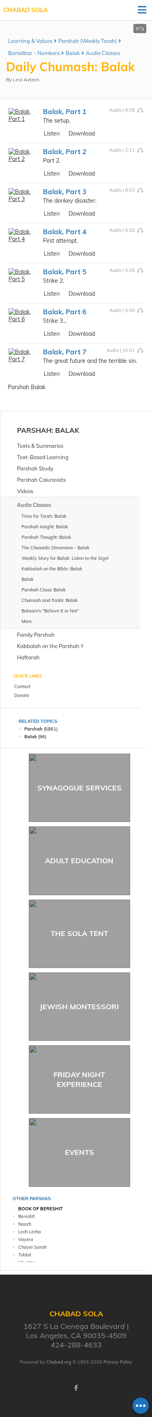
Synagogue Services (79, 787)
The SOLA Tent (79, 933)
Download (82, 133)
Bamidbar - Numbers (34, 53)
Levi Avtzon (26, 79)
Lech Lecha (29, 1232)
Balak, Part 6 (64, 311)
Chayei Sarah (32, 1247)
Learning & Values (30, 41)
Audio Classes (103, 53)
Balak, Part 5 (64, 271)
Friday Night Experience (79, 1079)
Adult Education (79, 860)
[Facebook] (76, 1388)
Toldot (24, 1255)
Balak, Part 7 (64, 351)
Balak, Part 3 (64, 191)
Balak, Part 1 (64, 111)
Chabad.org (58, 1362)
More (26, 621)
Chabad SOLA (25, 10)
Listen (52, 133)
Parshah (34, 430)
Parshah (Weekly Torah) (87, 41)
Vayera (25, 1239)
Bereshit (26, 1216)
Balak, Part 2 (64, 151)
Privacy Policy (117, 1362)
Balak (73, 53)
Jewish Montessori (79, 1006)
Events (79, 1152)
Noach (24, 1224)
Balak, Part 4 (64, 231)
